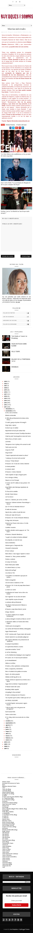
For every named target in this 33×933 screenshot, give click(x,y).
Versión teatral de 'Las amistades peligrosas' (17, 637)
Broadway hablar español (12, 689)
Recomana (5, 828)
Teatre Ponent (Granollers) (9, 856)
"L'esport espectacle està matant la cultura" (16, 455)
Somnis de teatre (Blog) (8, 840)
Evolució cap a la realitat (11, 428)
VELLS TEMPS (15, 351)
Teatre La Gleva (6, 849)
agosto (8, 725)
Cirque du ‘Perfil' (9, 450)
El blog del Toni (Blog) (8, 793)
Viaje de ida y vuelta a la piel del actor (15, 512)
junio (7, 729)
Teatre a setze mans (10, 714)
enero (8, 740)
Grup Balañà (5, 810)
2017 (5, 394)
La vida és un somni (10, 589)
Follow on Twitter (9, 312)
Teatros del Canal (26, 32)
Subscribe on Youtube (10, 320)
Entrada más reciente (7, 256)
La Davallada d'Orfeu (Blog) (9, 814)
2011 (5, 407)
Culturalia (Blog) (6, 790)
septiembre (9, 723)
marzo (8, 735)
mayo (7, 731)
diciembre (9, 408)
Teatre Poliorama (6, 855)
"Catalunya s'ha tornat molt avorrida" (15, 458)
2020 (5, 387)
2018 (5, 392)
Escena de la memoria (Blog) (9, 802)
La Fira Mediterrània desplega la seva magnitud (17, 655)
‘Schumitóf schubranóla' (11, 548)
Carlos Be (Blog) (6, 789)
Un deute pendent (10, 466)
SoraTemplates (14, 929)
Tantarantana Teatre (7, 843)
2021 (5, 385)
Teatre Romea (6, 858)
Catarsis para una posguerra (12, 626)
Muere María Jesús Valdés (12, 564)
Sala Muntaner (6, 837)
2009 (5, 744)
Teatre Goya (5, 847)
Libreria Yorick (6, 819)
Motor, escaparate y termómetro (14, 668)
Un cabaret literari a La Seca (12, 567)
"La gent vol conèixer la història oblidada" (16, 537)
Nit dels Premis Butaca (11, 494)
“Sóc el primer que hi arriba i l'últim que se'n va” (18, 697)
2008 (5, 746)
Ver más (18, 302)
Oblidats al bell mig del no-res (13, 677)
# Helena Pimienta (10, 124)
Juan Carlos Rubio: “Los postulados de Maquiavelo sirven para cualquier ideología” (16, 183)
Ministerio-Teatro (6, 820)
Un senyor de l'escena (11, 562)
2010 (5, 742)
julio (7, 727)
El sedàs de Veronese (11, 509)
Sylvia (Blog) (5, 841)
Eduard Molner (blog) (8, 792)
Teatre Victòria (6, 859)
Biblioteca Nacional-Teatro (9, 786)
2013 (5, 402)
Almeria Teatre (6, 781)
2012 (5, 404)
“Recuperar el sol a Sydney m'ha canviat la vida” (18, 444)
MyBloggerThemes (24, 929)
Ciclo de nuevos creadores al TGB (14, 582)
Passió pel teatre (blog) (8, 823)
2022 (5, 383)
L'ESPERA (8, 441)
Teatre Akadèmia (6, 846)
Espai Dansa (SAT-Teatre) (9, 804)
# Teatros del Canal (21, 124)
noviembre (9, 411)
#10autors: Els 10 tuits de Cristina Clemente (17, 463)
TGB (3, 867)
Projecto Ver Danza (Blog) (9, 826)
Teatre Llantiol (6, 850)
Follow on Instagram (9, 324)
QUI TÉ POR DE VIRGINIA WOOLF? (15, 506)
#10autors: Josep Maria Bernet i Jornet (15, 609)
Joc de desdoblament (10, 660)
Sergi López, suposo (10, 425)
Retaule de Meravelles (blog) (9, 829)
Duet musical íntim (10, 711)
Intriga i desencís (9, 612)
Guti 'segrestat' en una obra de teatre (15, 596)
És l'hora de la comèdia (11, 491)
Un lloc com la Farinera (11, 412)
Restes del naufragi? (10, 570)
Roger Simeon (6, 831)
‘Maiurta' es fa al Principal (12, 480)
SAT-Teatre (5, 838)
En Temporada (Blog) (8, 798)
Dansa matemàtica (10, 542)
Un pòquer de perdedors (11, 644)
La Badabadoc (6, 813)
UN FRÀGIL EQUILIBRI (11, 700)
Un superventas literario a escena (14, 646)
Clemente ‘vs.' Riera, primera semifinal (15, 556)
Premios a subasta (10, 559)
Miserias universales (10, 415)
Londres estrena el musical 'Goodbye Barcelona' (18, 433)
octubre (8, 721)
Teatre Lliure (5, 852)
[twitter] (16, 1)
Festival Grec (5, 805)
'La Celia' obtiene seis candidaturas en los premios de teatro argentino (16, 155)
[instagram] (19, 1)
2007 (5, 748)
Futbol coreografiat (10, 580)
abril (7, 733)
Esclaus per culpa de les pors (13, 515)
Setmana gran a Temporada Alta (14, 545)
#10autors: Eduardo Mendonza (13, 534)
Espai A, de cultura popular (12, 674)
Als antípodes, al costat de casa (13, 540)
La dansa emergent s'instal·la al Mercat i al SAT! (18, 619)
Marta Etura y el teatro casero (13, 439)
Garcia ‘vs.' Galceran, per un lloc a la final (16, 499)
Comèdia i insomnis (10, 527)
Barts (3, 784)
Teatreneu (5, 861)
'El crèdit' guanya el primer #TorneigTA (15, 422)
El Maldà (4, 795)
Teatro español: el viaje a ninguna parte (15, 474)
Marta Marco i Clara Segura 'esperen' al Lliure (17, 553)
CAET (3, 787)
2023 (5, 381)
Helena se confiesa (10, 663)
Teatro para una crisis (11, 447)
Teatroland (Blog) (7, 862)
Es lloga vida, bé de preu (11, 520)
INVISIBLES (14, 367)
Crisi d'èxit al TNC (10, 573)
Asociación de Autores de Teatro (11, 783)
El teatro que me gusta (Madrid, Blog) (12, 796)
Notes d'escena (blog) (8, 822)
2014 (5, 400)
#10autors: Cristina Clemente (13, 472)
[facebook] (13, 1)
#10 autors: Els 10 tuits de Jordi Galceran (16, 657)
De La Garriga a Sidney (11, 477)
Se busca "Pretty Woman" (12, 461)
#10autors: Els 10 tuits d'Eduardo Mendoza (17, 517)
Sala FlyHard (5, 835)
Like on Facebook (8, 316)
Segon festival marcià (11, 631)
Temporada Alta (6, 865)
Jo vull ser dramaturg (10, 652)
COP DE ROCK (9, 497)
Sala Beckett (5, 834)
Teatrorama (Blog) (7, 864)
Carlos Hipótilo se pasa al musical (14, 599)
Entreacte (4, 801)
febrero (8, 738)
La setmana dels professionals (13, 602)
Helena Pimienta (18, 32)
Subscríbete (16, 905)
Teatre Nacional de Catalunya (10, 853)
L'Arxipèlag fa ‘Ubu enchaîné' (13, 692)
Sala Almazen (5, 832)
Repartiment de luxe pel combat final (15, 430)
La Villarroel (5, 817)
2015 (5, 398)
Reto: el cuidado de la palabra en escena (16, 671)
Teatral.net (5, 844)
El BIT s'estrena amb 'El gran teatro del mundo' (18, 634)
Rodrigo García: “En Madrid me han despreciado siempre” (15, 212)
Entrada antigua (26, 256)
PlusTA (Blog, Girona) (8, 825)
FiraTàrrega (5, 807)
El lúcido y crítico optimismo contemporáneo (17, 666)
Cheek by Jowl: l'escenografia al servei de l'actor (18, 436)
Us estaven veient (10, 469)
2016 (5, 396)
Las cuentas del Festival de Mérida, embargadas (18, 628)
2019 (5, 390)
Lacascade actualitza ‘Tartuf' (12, 649)
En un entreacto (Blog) (8, 799)
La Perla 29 (5, 816)
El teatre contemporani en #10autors (15, 695)
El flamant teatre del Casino (12, 686)
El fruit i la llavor (9, 551)
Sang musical (8, 452)
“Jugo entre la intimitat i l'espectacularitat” (16, 684)
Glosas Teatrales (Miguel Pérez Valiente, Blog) (14, 808)
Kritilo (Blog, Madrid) (7, 811)
